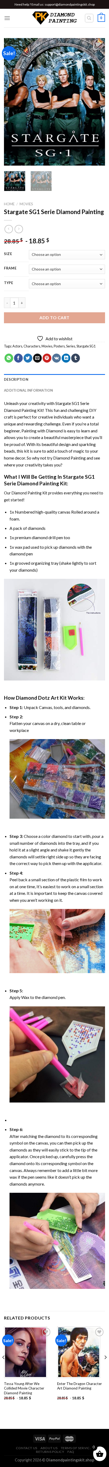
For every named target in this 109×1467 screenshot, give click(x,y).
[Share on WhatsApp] (8, 358)
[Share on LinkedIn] (66, 358)
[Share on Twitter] (28, 358)
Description (16, 379)
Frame (10, 268)
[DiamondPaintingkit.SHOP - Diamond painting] (54, 18)
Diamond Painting (69, 457)
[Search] (89, 18)
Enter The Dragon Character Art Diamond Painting (79, 1386)
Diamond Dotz (33, 698)
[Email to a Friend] (37, 358)
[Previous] (12, 102)
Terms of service (76, 1448)
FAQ (70, 1452)
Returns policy (50, 1452)
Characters (32, 346)
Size (8, 254)
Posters (59, 346)
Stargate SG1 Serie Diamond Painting (49, 480)
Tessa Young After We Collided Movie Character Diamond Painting (24, 1388)
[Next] (96, 102)
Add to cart (54, 317)
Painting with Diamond (42, 430)
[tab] (54, 379)
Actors (17, 346)
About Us (48, 1448)
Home (9, 204)
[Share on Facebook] (18, 358)
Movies (26, 204)
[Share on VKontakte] (56, 358)
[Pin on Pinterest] (47, 358)
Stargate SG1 (86, 346)
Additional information (28, 390)
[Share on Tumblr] (75, 358)
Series (70, 346)
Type (8, 283)
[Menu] (7, 17)
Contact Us (26, 1448)
